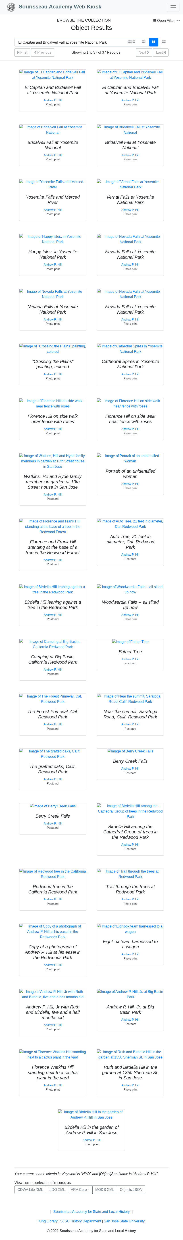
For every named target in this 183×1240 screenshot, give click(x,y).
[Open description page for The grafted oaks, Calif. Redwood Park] (52, 754)
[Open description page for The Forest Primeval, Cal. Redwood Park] (52, 699)
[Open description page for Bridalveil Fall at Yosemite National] (52, 129)
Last (160, 52)
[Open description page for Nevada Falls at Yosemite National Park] (130, 239)
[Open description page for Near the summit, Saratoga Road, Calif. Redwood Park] (130, 699)
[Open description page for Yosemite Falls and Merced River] (52, 184)
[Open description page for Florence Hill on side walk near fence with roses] (52, 403)
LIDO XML (57, 1190)
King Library (48, 1221)
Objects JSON (131, 1190)
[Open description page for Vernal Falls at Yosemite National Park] (130, 184)
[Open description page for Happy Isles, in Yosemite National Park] (52, 239)
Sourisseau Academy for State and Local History (91, 1212)
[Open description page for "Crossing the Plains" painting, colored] (52, 349)
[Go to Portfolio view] (153, 42)
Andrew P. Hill (53, 100)
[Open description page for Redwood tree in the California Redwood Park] (52, 874)
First (23, 52)
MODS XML (104, 1190)
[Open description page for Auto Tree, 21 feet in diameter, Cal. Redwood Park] (130, 524)
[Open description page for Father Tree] (130, 641)
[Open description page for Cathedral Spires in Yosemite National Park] (130, 349)
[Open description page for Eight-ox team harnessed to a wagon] (130, 929)
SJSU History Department (80, 1221)
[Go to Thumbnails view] (143, 42)
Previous (43, 52)
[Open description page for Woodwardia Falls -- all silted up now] (130, 589)
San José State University (124, 1221)
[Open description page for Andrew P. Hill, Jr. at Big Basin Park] (130, 994)
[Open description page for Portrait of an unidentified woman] (130, 458)
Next (143, 52)
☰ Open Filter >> (166, 20)
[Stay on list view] (163, 42)
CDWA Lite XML (30, 1190)
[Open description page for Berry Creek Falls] (130, 751)
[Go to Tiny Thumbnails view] (131, 42)
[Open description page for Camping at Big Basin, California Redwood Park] (52, 644)
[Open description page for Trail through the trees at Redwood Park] (130, 874)
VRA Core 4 (80, 1190)
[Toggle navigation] (173, 7)
